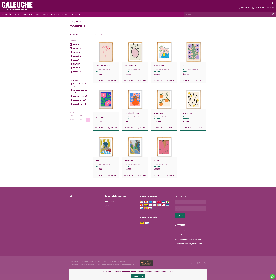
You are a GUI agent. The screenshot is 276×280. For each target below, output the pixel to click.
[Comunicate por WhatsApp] (272, 276)
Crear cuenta (244, 8)
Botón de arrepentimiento (124, 264)
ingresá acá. (108, 264)
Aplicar (88, 120)
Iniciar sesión (259, 8)
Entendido (138, 276)
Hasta (80, 116)
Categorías (7, 14)
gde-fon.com (110, 206)
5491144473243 (180, 230)
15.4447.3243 (179, 235)
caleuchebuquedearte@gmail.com (188, 239)
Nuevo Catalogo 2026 (24, 14)
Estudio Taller (42, 14)
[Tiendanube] (197, 263)
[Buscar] (273, 14)
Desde (71, 116)
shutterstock (109, 201)
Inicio (71, 21)
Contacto (76, 14)
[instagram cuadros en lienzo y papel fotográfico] (269, 3)
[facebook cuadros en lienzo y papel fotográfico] (272, 3)
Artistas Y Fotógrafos (60, 14)
